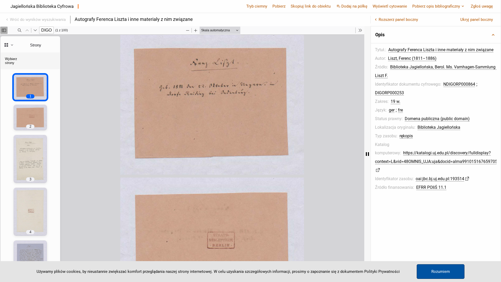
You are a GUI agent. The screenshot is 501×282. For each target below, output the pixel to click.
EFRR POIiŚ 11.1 (431, 187)
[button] (436, 34)
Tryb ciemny (256, 6)
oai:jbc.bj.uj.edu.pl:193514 (440, 178)
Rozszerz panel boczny (398, 19)
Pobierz (278, 6)
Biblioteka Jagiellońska (439, 127)
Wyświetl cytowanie (390, 6)
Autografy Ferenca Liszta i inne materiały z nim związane (440, 49)
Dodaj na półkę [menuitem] (354, 6)
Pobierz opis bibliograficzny (436, 6)
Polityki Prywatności (382, 271)
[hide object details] (367, 154)
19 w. (395, 101)
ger (392, 110)
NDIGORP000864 (459, 84)
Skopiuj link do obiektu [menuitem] (311, 6)
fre (400, 110)
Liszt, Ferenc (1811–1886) (412, 58)
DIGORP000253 (389, 92)
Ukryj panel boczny (476, 19)
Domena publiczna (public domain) (437, 118)
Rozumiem (440, 271)
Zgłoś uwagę (482, 6)
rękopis (406, 135)
